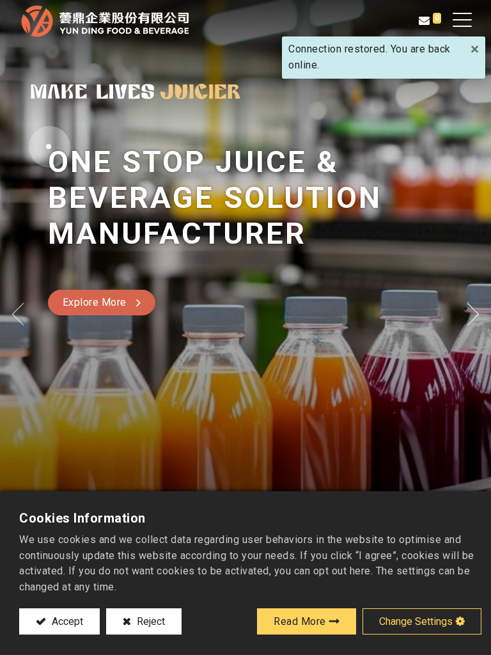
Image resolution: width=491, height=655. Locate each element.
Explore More (95, 302)
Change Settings (416, 621)
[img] (19, 314)
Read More (300, 621)
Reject (149, 621)
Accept (66, 621)
